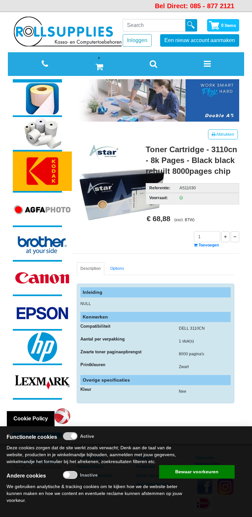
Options (117, 268)
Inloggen (137, 40)
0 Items (228, 25)
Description (90, 268)
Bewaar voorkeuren (197, 471)
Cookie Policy (30, 418)
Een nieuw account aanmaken (199, 40)
